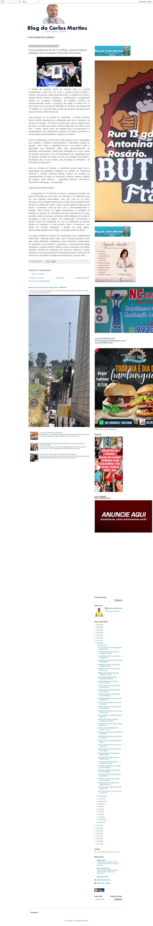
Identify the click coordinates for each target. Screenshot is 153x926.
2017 (98, 828)
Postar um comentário (38, 274)
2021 (98, 638)
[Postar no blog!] (49, 261)
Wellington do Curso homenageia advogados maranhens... (108, 720)
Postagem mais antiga (82, 278)
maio (99, 812)
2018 (98, 825)
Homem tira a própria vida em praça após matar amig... (109, 779)
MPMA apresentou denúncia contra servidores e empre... (108, 673)
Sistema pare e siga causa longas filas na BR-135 (47, 287)
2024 (98, 630)
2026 (98, 625)
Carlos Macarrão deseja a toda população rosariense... (107, 678)
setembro (101, 801)
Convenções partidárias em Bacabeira (51, 432)
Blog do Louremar (102, 876)
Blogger (85, 920)
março (100, 817)
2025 (98, 627)
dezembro (101, 645)
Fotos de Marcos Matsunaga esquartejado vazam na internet (57, 454)
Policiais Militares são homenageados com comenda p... (109, 707)
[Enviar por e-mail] (46, 261)
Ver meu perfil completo (112, 611)
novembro (101, 796)
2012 (98, 841)
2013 (98, 838)
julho (99, 806)
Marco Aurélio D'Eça (103, 868)
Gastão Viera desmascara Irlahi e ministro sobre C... (108, 682)
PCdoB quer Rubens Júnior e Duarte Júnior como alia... (109, 694)
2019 (98, 643)
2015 (98, 833)
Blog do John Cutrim (103, 880)
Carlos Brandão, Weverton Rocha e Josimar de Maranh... (108, 652)
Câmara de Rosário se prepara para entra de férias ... (109, 754)
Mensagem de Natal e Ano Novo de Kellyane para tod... (108, 665)
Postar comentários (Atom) (42, 281)
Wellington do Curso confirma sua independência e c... (108, 783)
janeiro (100, 822)
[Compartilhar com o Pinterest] (55, 261)
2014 (98, 836)
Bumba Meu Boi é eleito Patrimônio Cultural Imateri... (108, 758)
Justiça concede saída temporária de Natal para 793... (109, 690)
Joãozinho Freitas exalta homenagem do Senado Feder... (109, 766)
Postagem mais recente (36, 278)
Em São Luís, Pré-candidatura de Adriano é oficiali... (108, 728)
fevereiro (101, 819)
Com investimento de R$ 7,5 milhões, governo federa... (109, 686)
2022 (98, 635)
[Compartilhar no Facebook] (53, 261)
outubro (100, 799)
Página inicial (59, 278)
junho (100, 809)
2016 (98, 831)
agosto (100, 804)
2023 (98, 632)
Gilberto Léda (101, 860)
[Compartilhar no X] (51, 261)
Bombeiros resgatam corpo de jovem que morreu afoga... (109, 770)
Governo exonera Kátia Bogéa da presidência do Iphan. (108, 762)
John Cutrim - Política (103, 883)
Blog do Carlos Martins (114, 608)
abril (99, 814)
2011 (98, 844)
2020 (98, 640)
